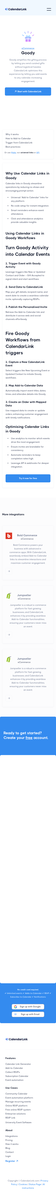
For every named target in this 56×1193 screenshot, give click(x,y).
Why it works (12, 134)
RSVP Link (10, 1117)
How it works (11, 1144)
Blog (7, 1148)
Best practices (13, 147)
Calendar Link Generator (18, 1064)
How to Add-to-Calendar (18, 138)
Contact (9, 1152)
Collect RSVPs (12, 1072)
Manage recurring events (18, 1101)
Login (8, 1156)
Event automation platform (19, 1097)
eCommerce (28, 48)
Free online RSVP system (18, 1109)
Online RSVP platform (16, 1105)
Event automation (14, 1080)
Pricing (9, 1140)
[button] (49, 9)
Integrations (11, 1136)
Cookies (23, 1184)
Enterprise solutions (15, 1113)
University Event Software (18, 1122)
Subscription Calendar (16, 1076)
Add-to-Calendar (14, 1068)
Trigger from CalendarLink (19, 142)
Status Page (35, 1184)
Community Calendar (16, 1093)
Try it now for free (28, 478)
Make (13, 152)
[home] (16, 9)
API (37, 152)
